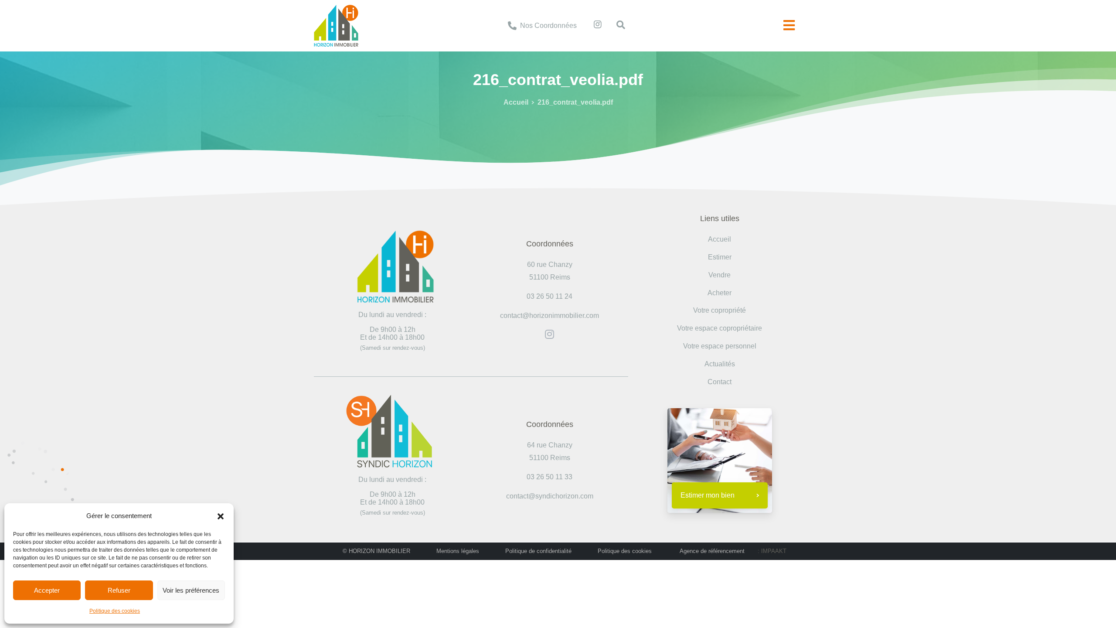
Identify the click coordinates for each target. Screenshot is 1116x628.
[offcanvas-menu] (789, 25)
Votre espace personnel (719, 346)
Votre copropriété (719, 310)
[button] (220, 516)
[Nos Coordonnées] (512, 25)
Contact (720, 382)
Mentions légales (457, 551)
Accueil (516, 102)
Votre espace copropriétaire (719, 328)
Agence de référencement (712, 551)
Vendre (719, 275)
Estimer (720, 257)
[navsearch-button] (616, 25)
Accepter (47, 590)
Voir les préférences (191, 590)
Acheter (720, 293)
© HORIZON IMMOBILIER (376, 551)
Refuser (119, 590)
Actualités (719, 364)
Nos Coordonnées (548, 25)
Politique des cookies (114, 611)
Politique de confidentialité (538, 551)
